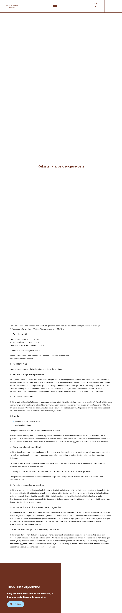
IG (96, 6)
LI (95, 9)
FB (95, 3)
